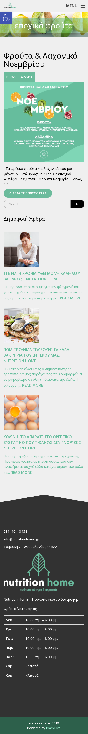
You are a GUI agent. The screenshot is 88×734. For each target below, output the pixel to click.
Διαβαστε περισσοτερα (27, 193)
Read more (70, 298)
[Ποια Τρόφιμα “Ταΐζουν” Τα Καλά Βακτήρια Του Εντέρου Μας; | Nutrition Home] (21, 325)
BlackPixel (53, 728)
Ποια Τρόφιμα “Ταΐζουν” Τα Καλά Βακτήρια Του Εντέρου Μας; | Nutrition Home (36, 355)
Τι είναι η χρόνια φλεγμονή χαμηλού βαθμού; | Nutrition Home (42, 276)
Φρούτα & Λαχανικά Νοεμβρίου (41, 59)
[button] (6, 18)
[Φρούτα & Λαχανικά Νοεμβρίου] (44, 121)
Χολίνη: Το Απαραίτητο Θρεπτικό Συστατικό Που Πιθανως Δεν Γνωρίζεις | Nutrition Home (44, 442)
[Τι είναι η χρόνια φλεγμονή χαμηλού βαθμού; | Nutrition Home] (21, 249)
